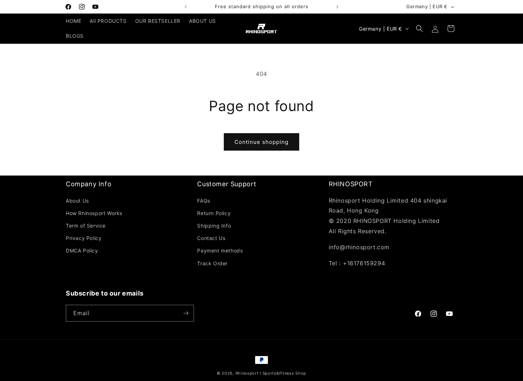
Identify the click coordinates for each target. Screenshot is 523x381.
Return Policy (214, 213)
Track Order (212, 263)
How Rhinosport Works (94, 213)
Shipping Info (214, 226)
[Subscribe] (186, 313)
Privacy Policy (83, 238)
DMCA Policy (82, 250)
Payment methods (220, 250)
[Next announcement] (337, 7)
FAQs (203, 201)
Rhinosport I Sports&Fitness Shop (271, 373)
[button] (419, 28)
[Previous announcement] (186, 7)
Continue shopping (261, 142)
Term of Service (86, 226)
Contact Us (211, 238)
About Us (77, 201)
